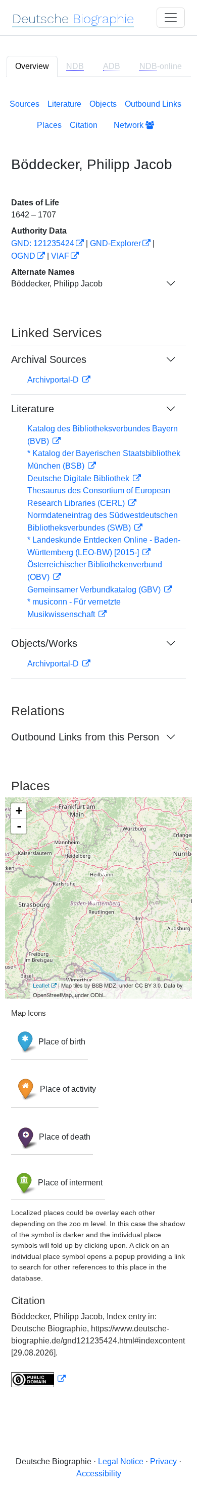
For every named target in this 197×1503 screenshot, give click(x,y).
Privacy (163, 1461)
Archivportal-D (54, 379)
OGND (23, 256)
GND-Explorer (115, 243)
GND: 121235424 (42, 243)
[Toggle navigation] (171, 18)
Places (49, 125)
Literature (64, 104)
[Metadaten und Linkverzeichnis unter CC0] (38, 1379)
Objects (103, 104)
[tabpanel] (98, 741)
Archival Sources (48, 359)
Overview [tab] (32, 66)
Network (129, 125)
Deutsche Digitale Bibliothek (79, 478)
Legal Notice (120, 1461)
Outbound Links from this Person (85, 736)
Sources (24, 104)
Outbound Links (153, 104)
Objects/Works (44, 643)
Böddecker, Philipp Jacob (57, 283)
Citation (83, 125)
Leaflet (41, 985)
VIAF (60, 256)
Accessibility (98, 1473)
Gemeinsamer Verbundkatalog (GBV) (95, 589)
